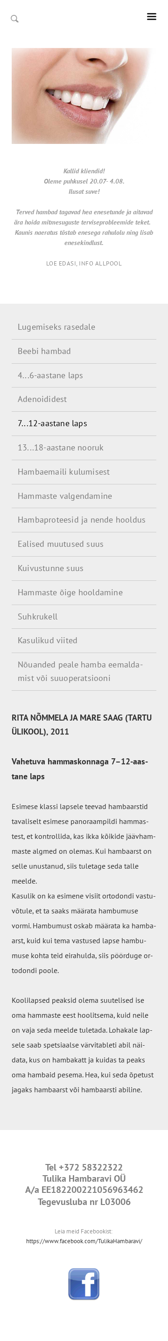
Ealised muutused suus (61, 543)
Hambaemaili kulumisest (64, 471)
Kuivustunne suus (51, 568)
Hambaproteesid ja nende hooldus (82, 519)
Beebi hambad (44, 351)
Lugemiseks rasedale (56, 326)
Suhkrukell (37, 616)
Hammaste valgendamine (65, 495)
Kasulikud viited (47, 640)
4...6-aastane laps (51, 375)
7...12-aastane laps (52, 423)
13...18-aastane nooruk (61, 447)
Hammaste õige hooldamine (70, 592)
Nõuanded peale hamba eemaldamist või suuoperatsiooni (80, 671)
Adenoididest (42, 399)
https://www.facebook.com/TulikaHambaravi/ (84, 1241)
